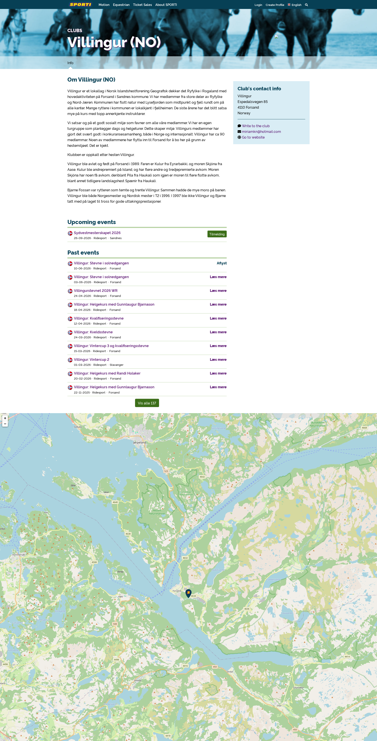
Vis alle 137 (147, 402)
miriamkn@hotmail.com (261, 131)
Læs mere (218, 276)
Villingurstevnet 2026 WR (96, 290)
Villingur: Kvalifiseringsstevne (99, 318)
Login (258, 5)
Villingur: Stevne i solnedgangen (101, 262)
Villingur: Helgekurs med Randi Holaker (107, 373)
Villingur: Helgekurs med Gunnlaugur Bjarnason (114, 304)
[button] (294, 4)
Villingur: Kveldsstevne (93, 331)
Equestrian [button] (121, 4)
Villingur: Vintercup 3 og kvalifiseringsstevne (111, 345)
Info (70, 62)
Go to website (253, 137)
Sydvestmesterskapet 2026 (97, 232)
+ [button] (5, 418)
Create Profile (275, 5)
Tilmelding (217, 234)
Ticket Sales (142, 4)
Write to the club (256, 125)
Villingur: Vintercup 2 (91, 359)
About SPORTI (166, 4)
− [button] (5, 423)
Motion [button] (104, 4)
